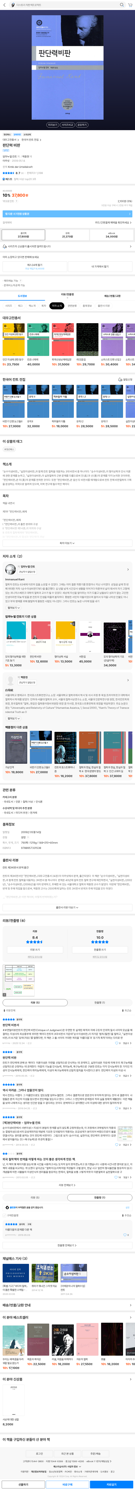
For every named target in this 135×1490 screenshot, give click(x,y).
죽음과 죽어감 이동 (38, 1347)
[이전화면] (4, 4)
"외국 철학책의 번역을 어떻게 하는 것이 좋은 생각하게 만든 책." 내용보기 (67, 1165)
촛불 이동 (112, 1346)
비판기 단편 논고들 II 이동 (14, 408)
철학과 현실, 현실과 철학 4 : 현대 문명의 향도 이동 (90, 755)
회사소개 (78, 1471)
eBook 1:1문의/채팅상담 (97, 1461)
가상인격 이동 (16, 755)
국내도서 (8, 812)
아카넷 (6, 160)
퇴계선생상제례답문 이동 (63, 346)
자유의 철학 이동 (87, 1346)
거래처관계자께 (91, 1471)
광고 (112, 1471)
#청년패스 (9, 449)
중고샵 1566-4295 (74, 1461)
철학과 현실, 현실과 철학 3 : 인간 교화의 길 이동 (115, 755)
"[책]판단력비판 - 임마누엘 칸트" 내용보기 (67, 1131)
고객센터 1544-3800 (33, 1461)
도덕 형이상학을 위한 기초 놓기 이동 (16, 643)
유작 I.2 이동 (87, 408)
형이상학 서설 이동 (65, 643)
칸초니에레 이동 (38, 346)
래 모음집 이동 (87, 346)
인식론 (39, 801)
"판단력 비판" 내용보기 (67, 1064)
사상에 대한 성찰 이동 (14, 1407)
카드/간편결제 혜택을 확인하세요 (112, 222)
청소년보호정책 (55, 1471)
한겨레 (33, 812)
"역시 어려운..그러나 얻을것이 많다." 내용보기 (67, 1096)
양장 (23, 837)
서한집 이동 (90, 644)
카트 (130, 5)
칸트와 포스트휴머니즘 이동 (65, 755)
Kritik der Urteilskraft (20, 167)
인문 (18, 801)
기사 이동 (16, 1280)
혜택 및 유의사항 (35, 956)
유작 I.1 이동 (112, 408)
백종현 (25, 156)
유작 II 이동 (38, 408)
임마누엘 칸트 (10, 156)
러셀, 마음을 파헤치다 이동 (63, 1347)
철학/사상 (28, 801)
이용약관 (24, 1471)
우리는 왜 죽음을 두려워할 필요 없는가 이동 (14, 1348)
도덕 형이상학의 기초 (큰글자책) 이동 (115, 645)
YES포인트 (8, 201)
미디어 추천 (22, 812)
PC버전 (68, 1471)
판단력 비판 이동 (41, 643)
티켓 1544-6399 (54, 1461)
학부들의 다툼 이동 (63, 408)
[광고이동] (121, 4)
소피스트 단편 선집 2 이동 (112, 346)
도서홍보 (104, 1471)
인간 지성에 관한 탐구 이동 (14, 346)
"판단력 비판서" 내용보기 (67, 1031)
